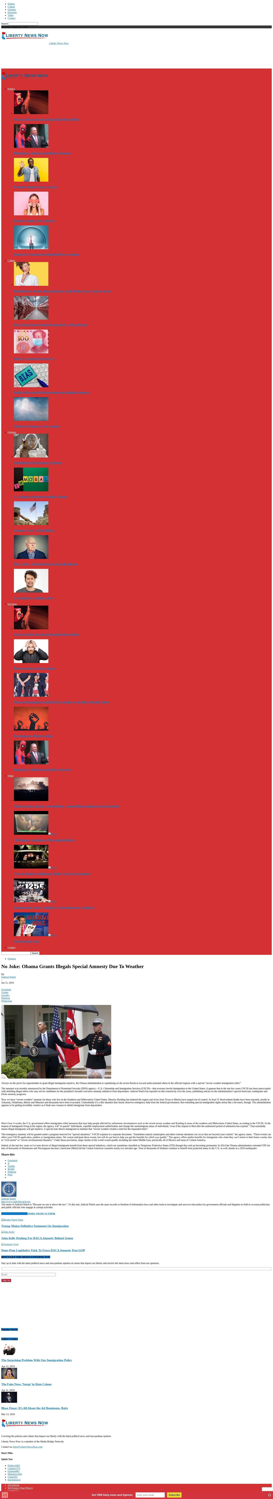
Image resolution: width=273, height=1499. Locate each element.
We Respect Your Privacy (20, 1488)
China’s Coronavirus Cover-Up (34, 358)
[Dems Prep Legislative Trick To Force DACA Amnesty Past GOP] (9, 1244)
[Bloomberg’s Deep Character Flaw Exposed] (31, 147)
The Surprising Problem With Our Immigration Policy (36, 1360)
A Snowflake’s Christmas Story (34, 598)
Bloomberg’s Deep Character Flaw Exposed (42, 153)
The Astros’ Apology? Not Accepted (37, 426)
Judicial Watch (8, 977)
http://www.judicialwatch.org (15, 1201)
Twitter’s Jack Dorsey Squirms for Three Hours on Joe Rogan (54, 907)
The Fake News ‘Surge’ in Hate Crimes (26, 1384)
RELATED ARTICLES (14, 1213)
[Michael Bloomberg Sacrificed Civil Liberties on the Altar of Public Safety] (31, 696)
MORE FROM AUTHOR (41, 1213)
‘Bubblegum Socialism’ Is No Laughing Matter (44, 840)
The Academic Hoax (27, 941)
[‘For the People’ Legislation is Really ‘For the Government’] (35, 867)
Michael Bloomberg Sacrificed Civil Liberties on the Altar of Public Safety (61, 702)
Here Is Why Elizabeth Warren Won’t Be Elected (45, 564)
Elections (12, 12)
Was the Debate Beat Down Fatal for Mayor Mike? (47, 119)
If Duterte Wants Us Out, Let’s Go (36, 187)
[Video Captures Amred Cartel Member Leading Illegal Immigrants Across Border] (31, 800)
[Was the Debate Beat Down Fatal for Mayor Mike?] (31, 113)
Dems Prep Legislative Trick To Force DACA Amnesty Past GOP (43, 1250)
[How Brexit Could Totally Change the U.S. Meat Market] (31, 318)
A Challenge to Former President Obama (40, 496)
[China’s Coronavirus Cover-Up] (31, 352)
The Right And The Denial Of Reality (38, 462)
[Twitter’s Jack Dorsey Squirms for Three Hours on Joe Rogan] (35, 901)
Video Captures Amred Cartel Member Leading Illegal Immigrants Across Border (66, 806)
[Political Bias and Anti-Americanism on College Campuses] (31, 386)
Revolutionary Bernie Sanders (33, 736)
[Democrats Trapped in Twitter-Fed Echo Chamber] (31, 248)
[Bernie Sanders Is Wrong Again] (31, 662)
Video (11, 15)
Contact (11, 18)
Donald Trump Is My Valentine (34, 220)
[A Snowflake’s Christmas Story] (31, 591)
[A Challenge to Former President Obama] (31, 490)
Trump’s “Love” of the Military (34, 530)
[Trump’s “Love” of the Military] (31, 524)
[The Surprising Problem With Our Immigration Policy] (9, 1354)
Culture (11, 6)
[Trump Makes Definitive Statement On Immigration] (12, 1219)
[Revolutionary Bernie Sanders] (31, 729)
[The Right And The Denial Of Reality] (31, 456)
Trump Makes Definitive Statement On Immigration (35, 1226)
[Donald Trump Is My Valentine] (31, 214)
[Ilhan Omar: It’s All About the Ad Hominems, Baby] (9, 1402)
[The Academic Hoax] (35, 935)
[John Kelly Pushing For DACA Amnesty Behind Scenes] (8, 1232)
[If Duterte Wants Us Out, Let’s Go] (31, 180)
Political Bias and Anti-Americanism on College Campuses (51, 392)
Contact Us (13, 1491)
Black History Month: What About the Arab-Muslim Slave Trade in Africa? (63, 291)
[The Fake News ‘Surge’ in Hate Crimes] (9, 1378)
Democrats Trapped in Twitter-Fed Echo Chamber (46, 254)
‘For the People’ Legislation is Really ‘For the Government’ (52, 873)
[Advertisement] (58, 56)
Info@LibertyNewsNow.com (27, 1447)
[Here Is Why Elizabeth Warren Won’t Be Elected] (31, 558)
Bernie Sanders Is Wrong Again (34, 668)
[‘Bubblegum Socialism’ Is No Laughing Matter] (35, 833)
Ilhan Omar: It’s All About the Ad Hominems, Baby (34, 1408)
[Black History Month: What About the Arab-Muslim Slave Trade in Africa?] (31, 285)
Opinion (12, 9)
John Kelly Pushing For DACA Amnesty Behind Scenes (37, 1238)
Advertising (13, 1485)
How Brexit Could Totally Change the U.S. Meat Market (50, 324)
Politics (11, 4)
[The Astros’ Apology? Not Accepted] (31, 420)
